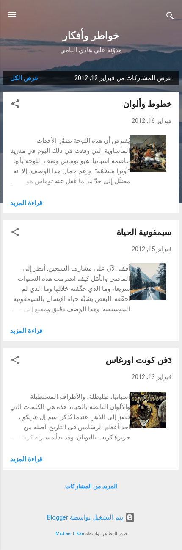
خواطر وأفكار (91, 35)
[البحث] (170, 17)
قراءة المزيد (26, 203)
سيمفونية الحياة (144, 232)
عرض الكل (24, 78)
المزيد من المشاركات (91, 486)
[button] (15, 105)
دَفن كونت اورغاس (139, 360)
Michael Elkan (69, 533)
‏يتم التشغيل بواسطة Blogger (86, 517)
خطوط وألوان (147, 104)
